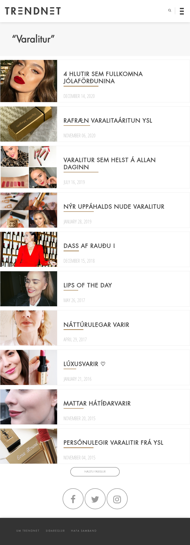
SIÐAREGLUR (55, 530)
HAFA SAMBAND (84, 530)
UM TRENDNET (28, 530)
